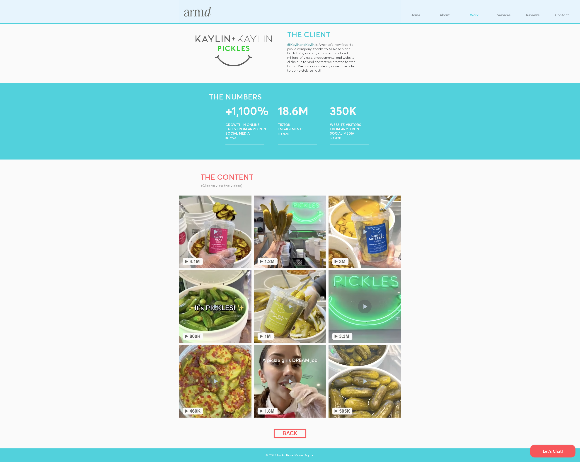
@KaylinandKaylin (300, 44)
